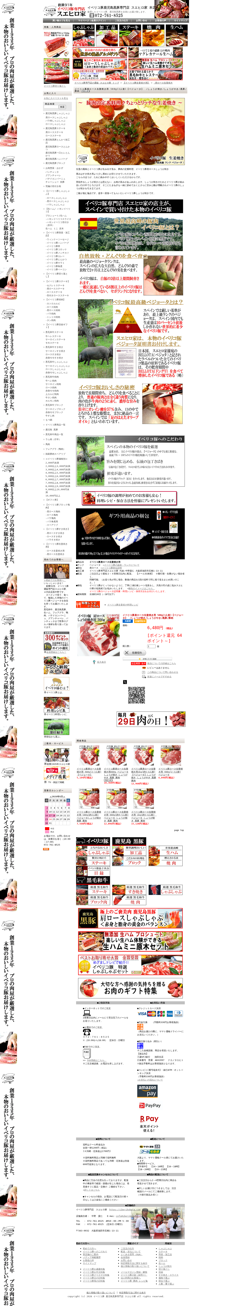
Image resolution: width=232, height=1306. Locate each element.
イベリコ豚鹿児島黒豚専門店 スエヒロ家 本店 (121, 8)
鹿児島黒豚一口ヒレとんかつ (58, 154)
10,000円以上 (53, 495)
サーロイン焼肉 (53, 384)
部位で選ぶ (164, 1281)
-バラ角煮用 (52, 521)
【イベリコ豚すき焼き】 (58, 529)
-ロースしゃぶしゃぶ (56, 198)
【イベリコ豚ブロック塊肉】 (58, 506)
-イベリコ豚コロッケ (56, 249)
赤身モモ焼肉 (52, 390)
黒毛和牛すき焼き (54, 347)
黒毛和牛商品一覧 (54, 434)
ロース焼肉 (51, 387)
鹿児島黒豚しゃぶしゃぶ (58, 113)
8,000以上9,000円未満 (58, 486)
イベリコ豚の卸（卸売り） (134, 1275)
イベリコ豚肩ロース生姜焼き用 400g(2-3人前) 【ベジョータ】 (89, 772)
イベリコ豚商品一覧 (55, 424)
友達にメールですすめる (159, 676)
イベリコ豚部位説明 (112, 568)
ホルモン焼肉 (52, 400)
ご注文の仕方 (121, 20)
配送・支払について (131, 1251)
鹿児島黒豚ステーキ (55, 128)
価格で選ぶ (164, 1278)
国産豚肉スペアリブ (55, 454)
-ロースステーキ (54, 292)
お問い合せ (141, 20)
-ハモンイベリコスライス (58, 219)
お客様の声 (160, 20)
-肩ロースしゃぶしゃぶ (57, 201)
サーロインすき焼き (55, 351)
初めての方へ (89, 1248)
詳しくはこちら (92, 1190)
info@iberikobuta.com (129, 1216)
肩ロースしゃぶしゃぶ (57, 117)
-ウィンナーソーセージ (57, 239)
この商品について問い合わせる (162, 672)
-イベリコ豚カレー (55, 256)
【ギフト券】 (52, 500)
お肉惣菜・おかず (54, 168)
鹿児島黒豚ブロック (55, 163)
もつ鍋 (49, 420)
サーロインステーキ (55, 339)
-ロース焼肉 (52, 307)
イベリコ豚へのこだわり (95, 1251)
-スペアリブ (52, 525)
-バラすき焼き (53, 539)
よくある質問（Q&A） (131, 1254)
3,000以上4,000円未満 (58, 469)
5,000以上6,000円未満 (58, 476)
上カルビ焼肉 (52, 394)
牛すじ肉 (50, 415)
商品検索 (50, 104)
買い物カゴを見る (61, 20)
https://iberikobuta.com (124, 1209)
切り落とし (164, 1269)
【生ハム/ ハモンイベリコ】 (58, 210)
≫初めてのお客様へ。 (55, 580)
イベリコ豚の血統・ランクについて (121, 565)
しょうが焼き (165, 1266)
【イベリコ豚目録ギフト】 (57, 326)
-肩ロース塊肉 (53, 511)
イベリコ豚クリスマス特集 (96, 1275)
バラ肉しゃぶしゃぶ (55, 120)
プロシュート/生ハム (56, 215)
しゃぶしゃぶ (165, 1248)
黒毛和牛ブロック (54, 405)
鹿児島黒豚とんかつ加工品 (58, 141)
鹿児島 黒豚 (52, 429)
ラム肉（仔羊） (53, 439)
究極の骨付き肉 (53, 186)
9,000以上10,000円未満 (57, 491)
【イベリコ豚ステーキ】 (58, 281)
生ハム (162, 1263)
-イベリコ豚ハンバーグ (57, 243)
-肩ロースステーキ (55, 288)
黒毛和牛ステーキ (54, 332)
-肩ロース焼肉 (53, 310)
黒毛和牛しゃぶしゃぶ (57, 362)
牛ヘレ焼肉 (51, 380)
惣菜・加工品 (165, 1254)
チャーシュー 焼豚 (55, 182)
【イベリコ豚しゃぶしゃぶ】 (58, 192)
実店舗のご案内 (90, 1254)
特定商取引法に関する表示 (134, 1263)
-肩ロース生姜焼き (55, 554)
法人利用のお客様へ (131, 1278)
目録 (161, 1272)
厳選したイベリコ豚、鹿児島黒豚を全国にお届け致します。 (117, 12)
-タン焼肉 (51, 320)
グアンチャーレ (53, 175)
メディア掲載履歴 (92, 1257)
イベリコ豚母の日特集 (94, 1281)
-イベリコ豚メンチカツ (57, 253)
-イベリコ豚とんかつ (56, 259)
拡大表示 (101, 662)
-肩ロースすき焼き (55, 533)
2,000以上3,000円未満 (58, 466)
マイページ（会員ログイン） (92, 20)
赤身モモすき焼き (54, 358)
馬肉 (48, 444)
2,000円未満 (52, 462)
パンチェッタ (52, 172)
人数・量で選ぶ (166, 1284)
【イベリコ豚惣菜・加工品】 (58, 234)
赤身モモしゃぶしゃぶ (57, 372)
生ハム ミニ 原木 (55, 228)
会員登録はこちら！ (56, 652)
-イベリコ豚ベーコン (56, 269)
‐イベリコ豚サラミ (55, 263)
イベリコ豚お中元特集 (94, 1272)
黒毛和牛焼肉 (52, 377)
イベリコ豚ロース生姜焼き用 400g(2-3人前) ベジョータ (170, 772)
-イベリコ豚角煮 (54, 266)
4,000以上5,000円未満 (58, 473)
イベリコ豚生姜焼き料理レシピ (122, 604)
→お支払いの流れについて (150, 1080)
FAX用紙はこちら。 (96, 1060)
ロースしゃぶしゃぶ (55, 124)
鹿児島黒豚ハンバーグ (57, 159)
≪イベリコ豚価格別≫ (57, 459)
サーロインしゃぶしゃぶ (58, 366)
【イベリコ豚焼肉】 (55, 299)
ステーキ (163, 1251)
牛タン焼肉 (51, 397)
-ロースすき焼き (54, 536)
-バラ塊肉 (51, 518)
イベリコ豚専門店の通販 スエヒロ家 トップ (96, 83)
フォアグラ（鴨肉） (55, 449)
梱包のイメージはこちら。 (141, 588)
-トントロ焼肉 (53, 317)
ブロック (163, 1260)
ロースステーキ (53, 135)
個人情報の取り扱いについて (135, 1266)
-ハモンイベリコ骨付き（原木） (57, 223)
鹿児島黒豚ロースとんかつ (58, 148)
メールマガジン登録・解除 (134, 1272)
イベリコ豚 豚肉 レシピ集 (134, 1281)
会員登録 (125, 1257)
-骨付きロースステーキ (57, 295)
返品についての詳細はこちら (161, 663)
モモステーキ (52, 343)
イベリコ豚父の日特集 (94, 1278)
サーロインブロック (55, 409)
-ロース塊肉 (52, 515)
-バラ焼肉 (51, 313)
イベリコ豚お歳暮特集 (94, 1269)
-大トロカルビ (53, 303)
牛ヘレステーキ (53, 336)
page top (179, 830)
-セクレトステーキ (55, 285)
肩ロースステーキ (54, 132)
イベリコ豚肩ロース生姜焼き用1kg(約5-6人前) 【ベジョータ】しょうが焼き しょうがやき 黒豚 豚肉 (143, 775)
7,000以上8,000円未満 (58, 483)
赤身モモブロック (54, 412)
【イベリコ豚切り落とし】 (57, 275)
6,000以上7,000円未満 (58, 479)
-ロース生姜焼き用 (55, 550)
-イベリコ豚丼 (53, 246)
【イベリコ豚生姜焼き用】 (57, 545)
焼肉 (161, 1257)
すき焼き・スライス (169, 1275)
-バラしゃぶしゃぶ (55, 204)
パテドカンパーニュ (55, 178)
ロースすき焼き (53, 354)
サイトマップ (180, 20)
